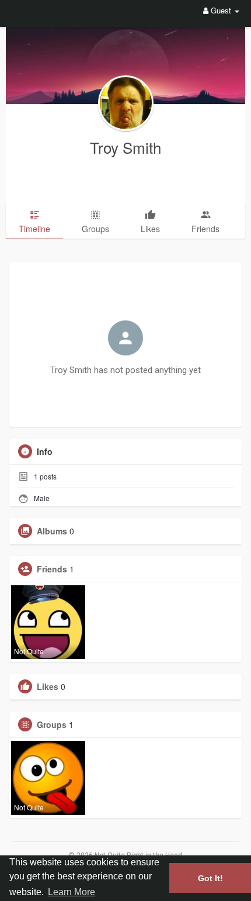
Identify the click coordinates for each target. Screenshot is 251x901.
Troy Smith (125, 147)
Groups (52, 724)
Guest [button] (220, 10)
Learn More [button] (71, 892)
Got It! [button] (210, 878)
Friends (52, 569)
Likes (47, 686)
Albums (52, 531)
